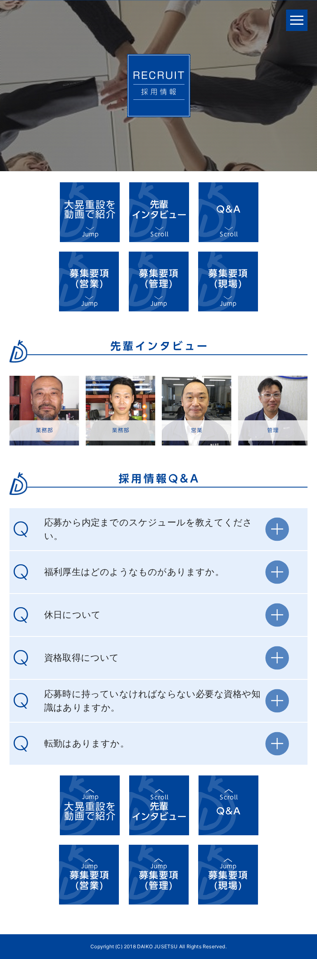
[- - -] (297, 20)
